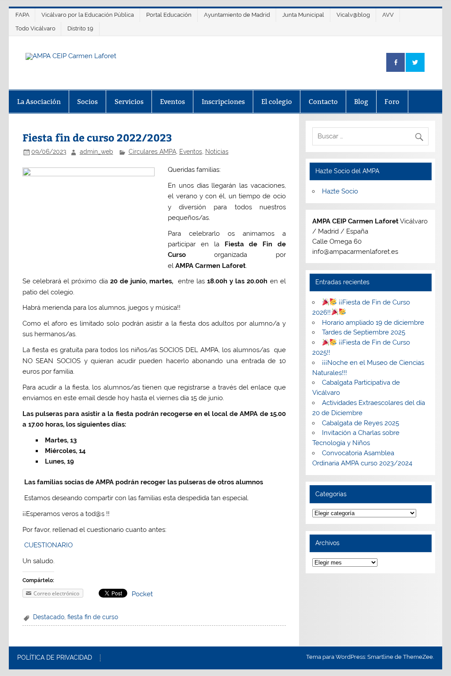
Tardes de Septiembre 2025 (363, 332)
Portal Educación (169, 14)
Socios (87, 101)
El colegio (276, 101)
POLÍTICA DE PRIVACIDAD (54, 658)
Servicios (129, 101)
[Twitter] (415, 62)
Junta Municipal (303, 14)
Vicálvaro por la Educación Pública (87, 14)
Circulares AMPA (152, 151)
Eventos (172, 101)
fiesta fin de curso (92, 616)
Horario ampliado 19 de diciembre (373, 323)
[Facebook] (395, 62)
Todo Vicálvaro (35, 28)
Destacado (48, 616)
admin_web (96, 151)
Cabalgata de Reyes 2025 (360, 423)
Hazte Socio (340, 191)
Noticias (217, 151)
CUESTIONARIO (48, 545)
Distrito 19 (80, 28)
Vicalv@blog (353, 14)
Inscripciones (223, 101)
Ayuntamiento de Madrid (237, 14)
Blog (361, 101)
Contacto (323, 101)
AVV (388, 14)
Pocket (142, 594)
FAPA (22, 14)
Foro (391, 101)
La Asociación (39, 101)
